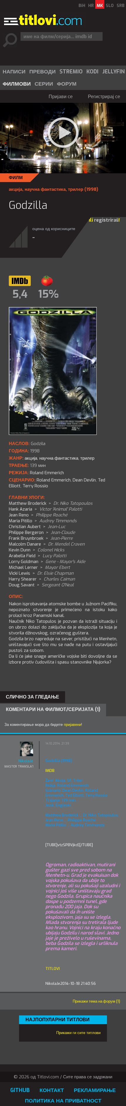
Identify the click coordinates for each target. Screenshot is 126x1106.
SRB (121, 5)
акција (15, 189)
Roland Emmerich (54, 480)
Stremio (71, 71)
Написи (14, 71)
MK (100, 5)
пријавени (72, 724)
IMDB (50, 770)
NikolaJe (25, 760)
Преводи (42, 71)
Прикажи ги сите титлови (78, 1032)
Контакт (52, 1090)
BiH (82, 5)
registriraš (106, 220)
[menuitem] (13, 72)
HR (91, 5)
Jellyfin (113, 71)
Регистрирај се (104, 97)
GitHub (20, 1090)
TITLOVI (52, 968)
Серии (44, 83)
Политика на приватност (63, 1100)
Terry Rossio (35, 486)
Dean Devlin (84, 480)
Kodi (92, 71)
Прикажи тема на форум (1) (96, 1001)
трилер (75, 189)
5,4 (20, 294)
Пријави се (61, 97)
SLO (110, 5)
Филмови (17, 83)
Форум (66, 83)
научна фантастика (45, 189)
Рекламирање (95, 1090)
